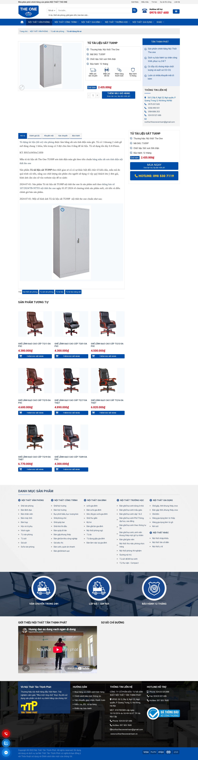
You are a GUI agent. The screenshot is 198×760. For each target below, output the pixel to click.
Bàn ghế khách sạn (62, 551)
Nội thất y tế (157, 546)
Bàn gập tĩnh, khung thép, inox (165, 510)
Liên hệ (177, 2)
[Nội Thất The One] (30, 11)
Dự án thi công (165, 2)
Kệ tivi (89, 522)
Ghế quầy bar (59, 522)
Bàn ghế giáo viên (126, 539)
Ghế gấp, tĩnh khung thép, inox (165, 506)
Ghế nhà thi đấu (60, 526)
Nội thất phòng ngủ (95, 530)
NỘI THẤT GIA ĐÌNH (90, 22)
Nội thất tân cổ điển (160, 542)
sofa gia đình (92, 506)
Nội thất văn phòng (30, 292)
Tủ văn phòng (27, 534)
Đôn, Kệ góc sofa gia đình (97, 514)
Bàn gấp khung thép (62, 534)
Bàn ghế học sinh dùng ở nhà (131, 506)
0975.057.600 (154, 104)
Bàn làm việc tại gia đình (97, 543)
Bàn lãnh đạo (26, 510)
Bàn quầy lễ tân (60, 530)
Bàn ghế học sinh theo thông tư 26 (132, 526)
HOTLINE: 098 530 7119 (156, 175)
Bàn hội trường (60, 510)
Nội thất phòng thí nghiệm (130, 551)
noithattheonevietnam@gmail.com (160, 122)
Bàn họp (24, 522)
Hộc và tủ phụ (26, 526)
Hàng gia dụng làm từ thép (163, 518)
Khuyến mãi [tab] (49, 136)
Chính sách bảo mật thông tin (87, 696)
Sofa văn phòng (27, 547)
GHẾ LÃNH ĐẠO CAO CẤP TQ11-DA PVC (34, 345)
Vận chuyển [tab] (62, 136)
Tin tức (154, 2)
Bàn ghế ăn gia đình (95, 526)
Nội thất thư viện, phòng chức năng (131, 545)
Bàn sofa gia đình (94, 510)
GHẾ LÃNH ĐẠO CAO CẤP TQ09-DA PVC (71, 458)
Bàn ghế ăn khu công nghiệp (65, 538)
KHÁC (159, 22)
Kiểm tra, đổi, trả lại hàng (85, 704)
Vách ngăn (25, 530)
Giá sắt (24, 543)
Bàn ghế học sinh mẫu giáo (130, 510)
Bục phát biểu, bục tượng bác (66, 514)
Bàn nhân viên (27, 514)
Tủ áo (89, 534)
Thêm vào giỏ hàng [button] (35, 356)
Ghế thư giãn (92, 518)
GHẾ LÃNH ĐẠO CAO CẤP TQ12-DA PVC (107, 345)
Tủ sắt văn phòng (57, 31)
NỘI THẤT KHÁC (161, 532)
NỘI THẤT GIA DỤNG (142, 22)
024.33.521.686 (154, 115)
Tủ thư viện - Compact (129, 563)
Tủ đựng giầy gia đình (96, 538)
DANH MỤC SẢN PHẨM (35, 491)
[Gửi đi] (134, 10)
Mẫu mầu (145, 2)
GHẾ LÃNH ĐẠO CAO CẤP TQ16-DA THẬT (107, 401)
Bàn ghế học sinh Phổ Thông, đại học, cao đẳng (131, 519)
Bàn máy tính (26, 518)
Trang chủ (23, 31)
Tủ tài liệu (59, 292)
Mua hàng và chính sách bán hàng (89, 692)
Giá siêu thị (58, 543)
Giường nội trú (125, 555)
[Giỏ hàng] (176, 11)
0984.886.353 (154, 112)
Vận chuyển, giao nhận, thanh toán (89, 700)
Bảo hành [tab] (76, 136)
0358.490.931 (154, 108)
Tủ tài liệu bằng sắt (73, 292)
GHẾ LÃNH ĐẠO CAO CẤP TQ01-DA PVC (71, 345)
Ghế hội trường (60, 506)
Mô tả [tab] (22, 136)
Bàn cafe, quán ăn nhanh (64, 547)
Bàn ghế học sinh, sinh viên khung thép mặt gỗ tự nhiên (131, 533)
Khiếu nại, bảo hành (83, 708)
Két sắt (155, 526)
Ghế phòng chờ (60, 518)
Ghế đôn (155, 514)
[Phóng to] (21, 87)
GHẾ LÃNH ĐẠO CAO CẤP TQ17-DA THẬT (71, 401)
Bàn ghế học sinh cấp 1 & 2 (130, 514)
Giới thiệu (134, 2)
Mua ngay (154, 166)
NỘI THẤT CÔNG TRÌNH (66, 22)
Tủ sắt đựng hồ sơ (74, 31)
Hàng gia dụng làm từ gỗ (162, 522)
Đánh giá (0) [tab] (34, 136)
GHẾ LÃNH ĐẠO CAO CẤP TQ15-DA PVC (34, 401)
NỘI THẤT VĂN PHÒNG (39, 22)
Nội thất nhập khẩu (160, 538)
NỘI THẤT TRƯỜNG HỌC (116, 22)
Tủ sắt (24, 538)
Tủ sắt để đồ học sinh (128, 559)
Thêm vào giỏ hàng (118, 93)
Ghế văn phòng (27, 506)
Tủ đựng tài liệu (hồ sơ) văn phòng (37, 142)
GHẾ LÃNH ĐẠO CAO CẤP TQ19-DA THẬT (34, 458)
